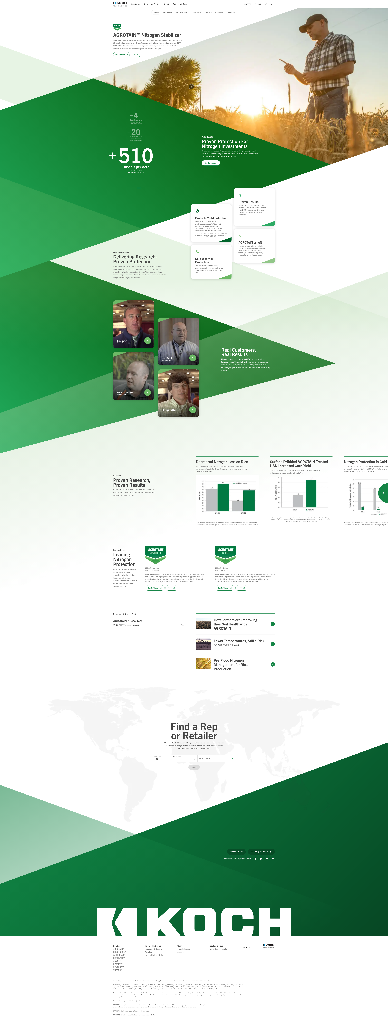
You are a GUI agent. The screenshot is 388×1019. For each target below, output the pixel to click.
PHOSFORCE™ (119, 952)
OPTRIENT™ (118, 964)
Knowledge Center (152, 4)
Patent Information (205, 981)
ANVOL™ (117, 961)
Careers (180, 952)
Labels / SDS (246, 4)
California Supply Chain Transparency (161, 981)
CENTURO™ (118, 967)
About (166, 4)
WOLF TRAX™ (119, 955)
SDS (170, 588)
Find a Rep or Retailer (218, 949)
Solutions (135, 4)
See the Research (211, 163)
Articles (148, 952)
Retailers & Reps (180, 4)
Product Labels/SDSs (154, 955)
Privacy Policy (117, 981)
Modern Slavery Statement (181, 981)
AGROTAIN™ (118, 949)
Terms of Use (194, 981)
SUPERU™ (117, 970)
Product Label (153, 588)
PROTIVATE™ (119, 958)
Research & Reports (153, 949)
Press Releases (183, 949)
